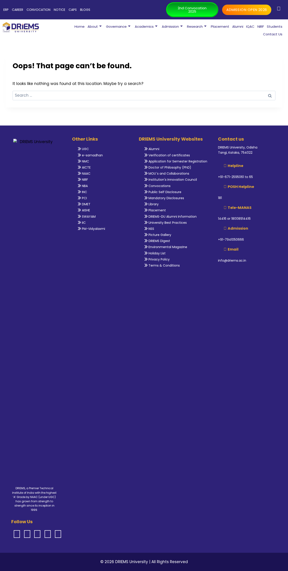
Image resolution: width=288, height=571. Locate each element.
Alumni (237, 26)
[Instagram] (27, 534)
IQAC (250, 26)
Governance (116, 26)
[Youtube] (58, 534)
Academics (144, 26)
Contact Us (272, 34)
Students (274, 26)
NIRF (260, 26)
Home (79, 26)
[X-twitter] (47, 534)
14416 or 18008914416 (234, 218)
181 (220, 198)
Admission (170, 26)
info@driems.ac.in (232, 260)
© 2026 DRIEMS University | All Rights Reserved (144, 561)
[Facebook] (16, 534)
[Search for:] (144, 95)
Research (195, 26)
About (93, 26)
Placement (220, 26)
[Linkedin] (37, 534)
